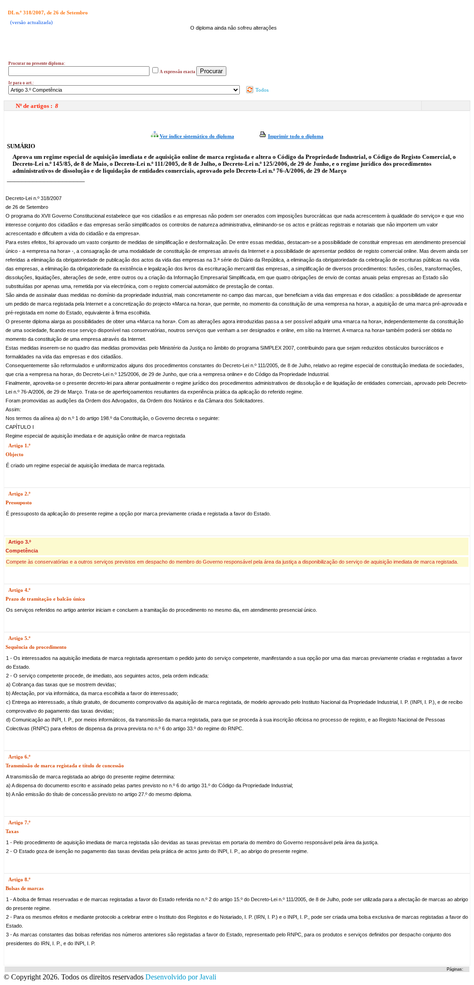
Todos (261, 90)
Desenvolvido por (180, 977)
